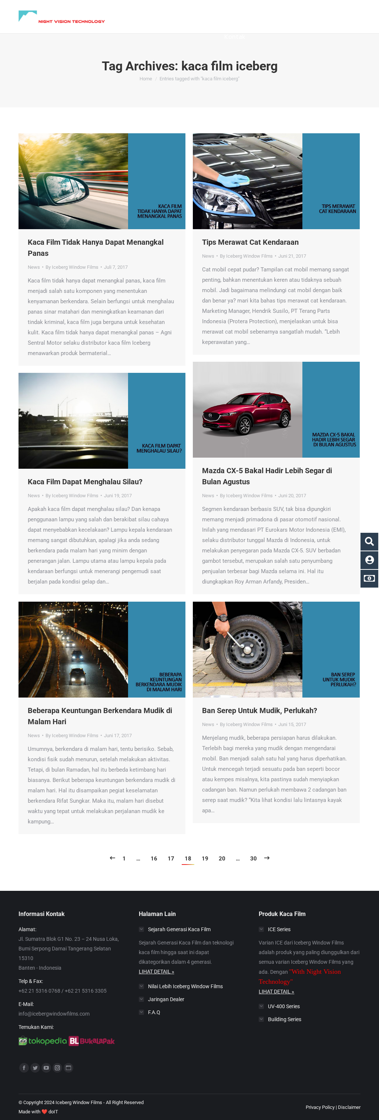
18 (188, 858)
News (34, 267)
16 (154, 858)
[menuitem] (136, 12)
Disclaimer (349, 1107)
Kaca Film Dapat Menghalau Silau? (85, 481)
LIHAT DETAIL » (156, 971)
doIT (53, 1111)
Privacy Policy (320, 1107)
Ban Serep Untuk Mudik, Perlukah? (259, 710)
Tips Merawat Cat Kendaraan (250, 242)
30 (253, 858)
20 (222, 858)
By (72, 267)
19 (205, 858)
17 (171, 858)
